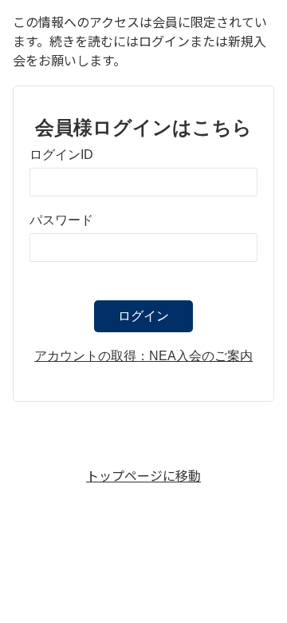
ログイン (143, 316)
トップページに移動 (143, 475)
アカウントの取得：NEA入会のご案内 (143, 356)
